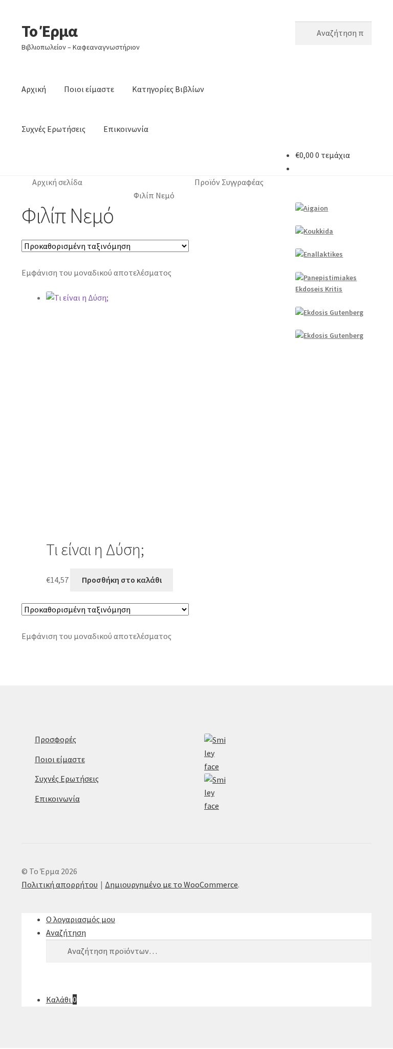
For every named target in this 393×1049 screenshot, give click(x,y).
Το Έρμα (49, 31)
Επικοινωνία (125, 129)
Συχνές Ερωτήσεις (53, 129)
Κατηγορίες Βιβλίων (168, 89)
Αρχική (33, 89)
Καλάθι (61, 999)
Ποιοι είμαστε (89, 89)
